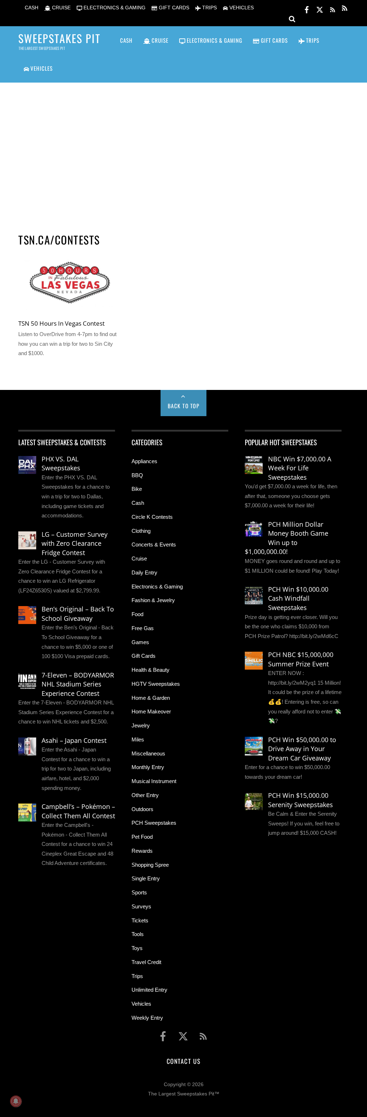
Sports (139, 892)
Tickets (140, 920)
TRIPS (209, 7)
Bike (137, 489)
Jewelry (141, 725)
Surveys (141, 906)
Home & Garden (151, 698)
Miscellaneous (148, 753)
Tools (138, 934)
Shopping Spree (150, 865)
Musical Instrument (154, 781)
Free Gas (143, 628)
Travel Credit (146, 962)
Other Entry (145, 795)
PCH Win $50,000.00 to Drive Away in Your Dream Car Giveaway (302, 748)
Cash (138, 503)
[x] (320, 8)
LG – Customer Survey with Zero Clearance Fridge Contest (75, 543)
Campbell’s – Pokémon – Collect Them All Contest (78, 811)
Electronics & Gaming (157, 586)
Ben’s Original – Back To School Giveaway (78, 614)
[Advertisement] (183, 149)
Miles (138, 739)
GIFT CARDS (173, 7)
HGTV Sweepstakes (156, 684)
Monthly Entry (148, 767)
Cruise (139, 558)
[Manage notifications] (16, 1101)
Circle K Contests (152, 517)
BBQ (137, 475)
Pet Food (142, 837)
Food (137, 614)
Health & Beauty (151, 670)
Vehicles (141, 1004)
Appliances (144, 461)
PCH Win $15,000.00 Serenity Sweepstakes (300, 800)
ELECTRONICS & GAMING (114, 7)
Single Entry (146, 878)
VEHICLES (241, 7)
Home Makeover (151, 711)
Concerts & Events (154, 544)
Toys (137, 948)
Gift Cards (144, 656)
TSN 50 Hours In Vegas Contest (61, 323)
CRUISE (61, 7)
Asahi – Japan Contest (74, 740)
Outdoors (142, 809)
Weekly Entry (147, 1018)
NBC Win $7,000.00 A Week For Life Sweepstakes (299, 468)
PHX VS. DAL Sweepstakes (61, 464)
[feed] (333, 8)
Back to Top (184, 406)
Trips (137, 976)
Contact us (183, 1061)
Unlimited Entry (149, 990)
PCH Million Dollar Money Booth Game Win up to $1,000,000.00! (286, 538)
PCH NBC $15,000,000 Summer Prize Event (300, 659)
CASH (30, 7)
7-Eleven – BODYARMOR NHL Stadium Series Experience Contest (78, 684)
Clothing (141, 531)
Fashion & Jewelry (153, 600)
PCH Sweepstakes (154, 823)
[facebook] (307, 8)
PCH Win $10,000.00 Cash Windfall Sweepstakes (298, 598)
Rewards (142, 851)
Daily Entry (144, 572)
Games (140, 642)
